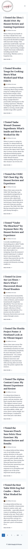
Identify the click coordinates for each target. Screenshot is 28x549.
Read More (8, 59)
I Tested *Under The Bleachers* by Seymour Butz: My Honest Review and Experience (14, 229)
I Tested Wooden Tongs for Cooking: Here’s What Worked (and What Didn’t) (14, 74)
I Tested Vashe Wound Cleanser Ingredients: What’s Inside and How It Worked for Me (14, 128)
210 (18, 535)
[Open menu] (24, 6)
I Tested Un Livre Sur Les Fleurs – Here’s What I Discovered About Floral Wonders (13, 283)
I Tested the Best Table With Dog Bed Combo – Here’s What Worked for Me (14, 491)
